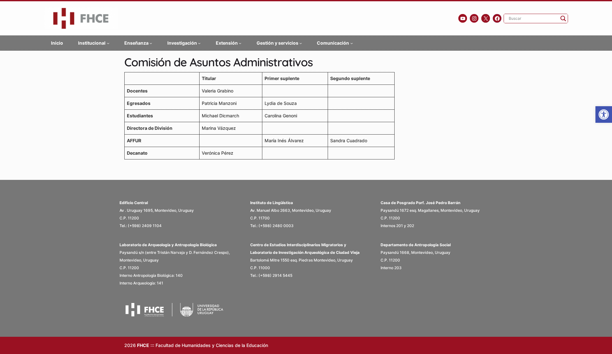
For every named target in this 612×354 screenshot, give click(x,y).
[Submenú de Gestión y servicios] (300, 43)
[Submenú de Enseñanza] (150, 43)
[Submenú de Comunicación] (351, 43)
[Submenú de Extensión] (240, 43)
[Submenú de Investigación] (199, 43)
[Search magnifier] (563, 18)
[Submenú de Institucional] (108, 43)
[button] (603, 114)
